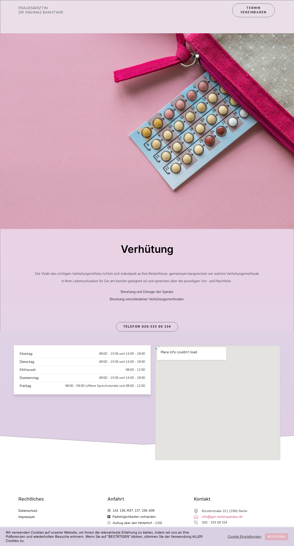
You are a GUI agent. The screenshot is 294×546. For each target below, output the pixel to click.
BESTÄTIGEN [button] (277, 536)
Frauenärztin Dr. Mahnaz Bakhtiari (40, 10)
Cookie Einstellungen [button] (244, 537)
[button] (147, 327)
